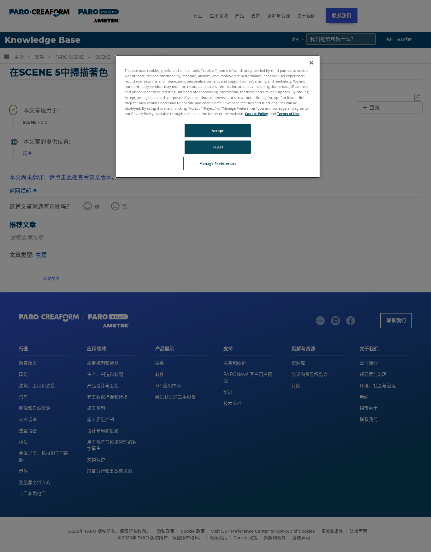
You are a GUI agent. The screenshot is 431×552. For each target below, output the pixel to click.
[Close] (311, 63)
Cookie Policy (256, 113)
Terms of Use (288, 113)
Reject (217, 147)
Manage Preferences (217, 163)
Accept (217, 130)
